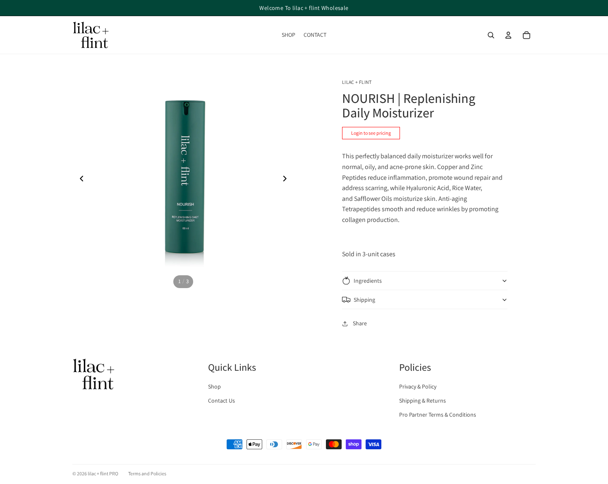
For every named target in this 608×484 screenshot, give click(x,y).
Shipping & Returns (422, 400)
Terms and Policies (147, 473)
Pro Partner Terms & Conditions (437, 414)
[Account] (508, 35)
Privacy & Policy (417, 386)
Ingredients (368, 280)
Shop (214, 386)
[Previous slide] (79, 180)
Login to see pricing (371, 133)
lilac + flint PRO (103, 473)
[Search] (491, 35)
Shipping (364, 299)
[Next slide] (287, 180)
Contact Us (221, 400)
